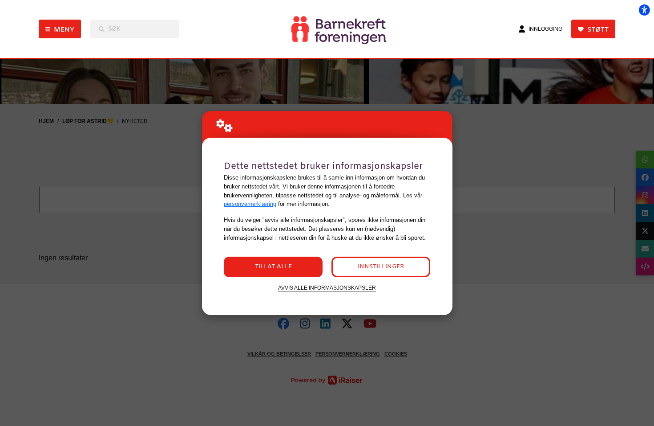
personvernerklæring (250, 204)
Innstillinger (381, 266)
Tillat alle (273, 266)
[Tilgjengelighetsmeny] (644, 9)
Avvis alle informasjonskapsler (327, 288)
